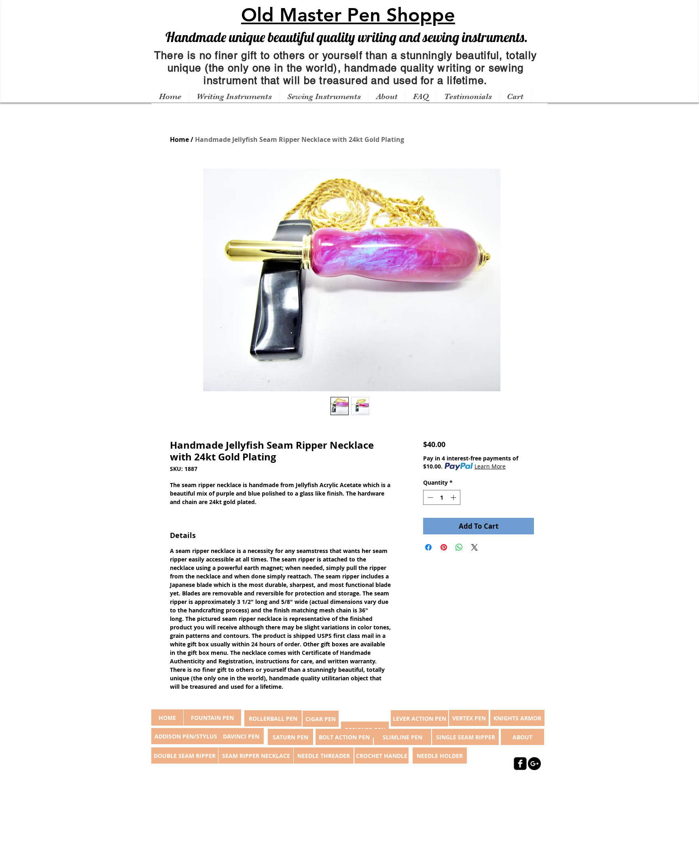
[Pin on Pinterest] (444, 547)
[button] (234, 96)
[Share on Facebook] (428, 547)
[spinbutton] (441, 497)
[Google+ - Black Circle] (534, 763)
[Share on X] (474, 547)
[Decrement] (429, 497)
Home (179, 139)
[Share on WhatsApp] (459, 547)
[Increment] (454, 497)
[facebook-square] (520, 763)
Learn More (490, 466)
